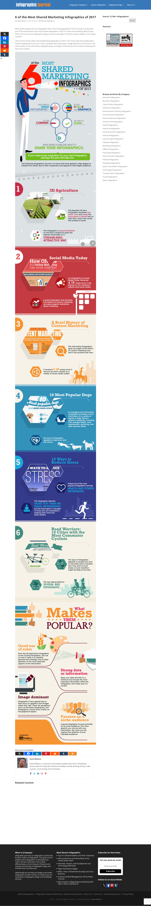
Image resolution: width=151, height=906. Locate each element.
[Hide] (1, 58)
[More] (72, 753)
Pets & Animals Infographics (113, 156)
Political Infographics (111, 159)
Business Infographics (111, 101)
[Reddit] (55, 753)
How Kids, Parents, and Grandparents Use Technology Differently (74, 864)
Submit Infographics (98, 5)
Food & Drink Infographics (113, 122)
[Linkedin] (37, 753)
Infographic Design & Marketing (49, 894)
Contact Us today (37, 875)
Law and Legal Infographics (113, 139)
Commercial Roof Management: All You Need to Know (75, 878)
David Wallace (22, 21)
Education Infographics (112, 108)
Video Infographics (110, 180)
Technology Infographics (112, 170)
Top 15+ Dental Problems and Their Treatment (76, 855)
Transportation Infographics (114, 173)
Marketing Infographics (47, 21)
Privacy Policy (127, 894)
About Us (130, 5)
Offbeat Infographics (111, 149)
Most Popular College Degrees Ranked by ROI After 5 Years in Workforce (75, 883)
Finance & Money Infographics (114, 118)
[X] (19, 753)
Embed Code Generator (73, 894)
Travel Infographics (110, 177)
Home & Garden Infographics (114, 132)
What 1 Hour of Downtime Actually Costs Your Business (76, 872)
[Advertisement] (55, 809)
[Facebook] (28, 753)
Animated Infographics (111, 97)
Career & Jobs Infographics (113, 104)
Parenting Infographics (111, 153)
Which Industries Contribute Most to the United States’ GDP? (73, 859)
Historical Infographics (111, 128)
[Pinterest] (46, 753)
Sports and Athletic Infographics (115, 166)
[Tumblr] (63, 753)
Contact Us (97, 894)
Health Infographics (110, 125)
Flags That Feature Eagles (68, 869)
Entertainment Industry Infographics (117, 111)
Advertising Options (112, 894)
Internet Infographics (111, 135)
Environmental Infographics (113, 115)
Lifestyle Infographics (111, 142)
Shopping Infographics (111, 163)
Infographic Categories (78, 5)
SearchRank (96, 899)
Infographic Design (115, 5)
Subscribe (110, 871)
